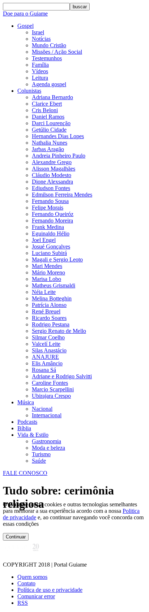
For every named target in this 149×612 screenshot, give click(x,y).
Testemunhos (47, 58)
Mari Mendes (47, 266)
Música (25, 402)
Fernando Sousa (50, 201)
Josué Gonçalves (51, 246)
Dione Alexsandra (52, 182)
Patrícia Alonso (49, 305)
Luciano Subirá (49, 253)
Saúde (39, 461)
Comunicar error (36, 596)
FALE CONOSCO (25, 473)
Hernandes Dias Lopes (58, 136)
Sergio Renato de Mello (59, 331)
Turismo (41, 454)
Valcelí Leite (46, 344)
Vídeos (40, 71)
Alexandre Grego (52, 162)
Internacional (46, 415)
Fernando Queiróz (52, 214)
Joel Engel (44, 240)
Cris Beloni (45, 110)
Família (40, 65)
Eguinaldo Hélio (50, 233)
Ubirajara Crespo (51, 396)
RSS (22, 603)
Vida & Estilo (32, 435)
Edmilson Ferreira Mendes (62, 194)
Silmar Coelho (48, 337)
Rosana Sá (44, 370)
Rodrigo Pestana (50, 324)
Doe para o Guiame (25, 13)
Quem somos (32, 577)
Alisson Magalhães (53, 169)
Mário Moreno (48, 272)
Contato (26, 583)
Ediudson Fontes (51, 188)
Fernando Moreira (52, 220)
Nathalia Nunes (49, 143)
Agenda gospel (49, 84)
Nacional (42, 409)
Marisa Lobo (46, 279)
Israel (38, 32)
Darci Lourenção (51, 123)
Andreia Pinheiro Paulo (58, 156)
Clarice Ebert (47, 104)
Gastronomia (46, 441)
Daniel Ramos (48, 117)
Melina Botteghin (52, 298)
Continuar (16, 537)
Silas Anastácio (49, 350)
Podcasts (27, 422)
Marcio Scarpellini (53, 389)
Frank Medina (48, 227)
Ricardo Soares (49, 318)
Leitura (40, 78)
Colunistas (29, 91)
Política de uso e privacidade (49, 590)
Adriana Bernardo (52, 97)
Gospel (25, 26)
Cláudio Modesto (51, 175)
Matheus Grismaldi (53, 285)
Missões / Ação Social (57, 52)
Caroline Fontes (50, 383)
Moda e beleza (48, 448)
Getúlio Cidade (49, 130)
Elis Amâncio (47, 363)
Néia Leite (44, 292)
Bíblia (24, 428)
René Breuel (46, 311)
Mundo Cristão (49, 45)
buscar (80, 6)
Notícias (41, 39)
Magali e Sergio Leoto (57, 259)
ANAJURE (45, 357)
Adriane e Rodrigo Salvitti (62, 376)
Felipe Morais (47, 207)
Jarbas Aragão (48, 149)
